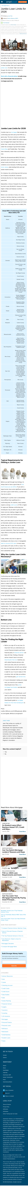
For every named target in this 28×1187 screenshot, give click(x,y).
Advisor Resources (7, 976)
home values (4, 167)
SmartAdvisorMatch (7, 1081)
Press (4, 1079)
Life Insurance (6, 1016)
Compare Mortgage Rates (9, 946)
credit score (13, 505)
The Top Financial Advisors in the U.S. (12, 936)
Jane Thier (6, 720)
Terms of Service (7, 1104)
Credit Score (5, 991)
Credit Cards (5, 988)
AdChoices (5, 1109)
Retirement (5, 1031)
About (4, 1067)
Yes (5, 752)
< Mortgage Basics (5, 5)
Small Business (6, 1034)
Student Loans (6, 1038)
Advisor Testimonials (8, 1077)
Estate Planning (6, 1001)
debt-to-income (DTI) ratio (8, 543)
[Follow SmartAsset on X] (4, 1093)
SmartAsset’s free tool (11, 660)
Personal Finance (7, 1022)
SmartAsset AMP (7, 1074)
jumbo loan (4, 68)
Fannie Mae (4, 149)
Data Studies (5, 994)
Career (4, 982)
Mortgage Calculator (8, 943)
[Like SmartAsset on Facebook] (4, 1090)
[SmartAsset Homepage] (11, 2)
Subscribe (14, 965)
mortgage (14, 132)
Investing (4, 1013)
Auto (3, 979)
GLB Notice (5, 1111)
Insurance (4, 1010)
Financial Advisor (7, 1004)
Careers (5, 1057)
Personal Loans (6, 1025)
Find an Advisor (22, 2)
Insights (4, 1007)
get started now (20, 676)
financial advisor (19, 652)
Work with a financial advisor (9, 76)
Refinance (5, 1028)
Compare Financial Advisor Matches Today (14, 928)
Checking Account (7, 985)
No (5, 754)
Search (4, 1065)
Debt (3, 997)
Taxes (3, 1041)
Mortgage (5, 1019)
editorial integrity (13, 24)
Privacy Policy (6, 1106)
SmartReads (6, 1070)
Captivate (5, 1072)
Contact (5, 1055)
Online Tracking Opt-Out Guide (10, 1113)
